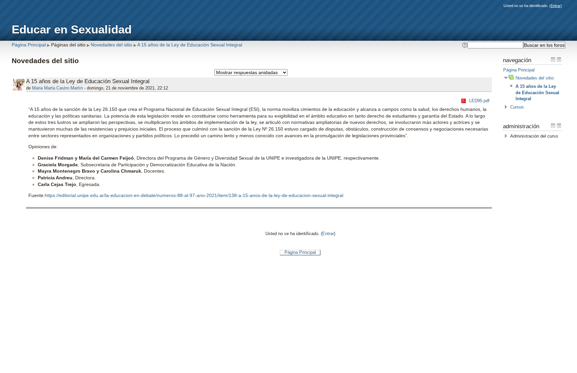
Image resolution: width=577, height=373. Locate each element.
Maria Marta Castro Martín (57, 88)
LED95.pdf (479, 100)
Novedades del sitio (111, 44)
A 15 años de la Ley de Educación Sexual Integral (189, 44)
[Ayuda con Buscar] (464, 45)
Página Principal (29, 44)
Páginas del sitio (68, 44)
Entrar (556, 6)
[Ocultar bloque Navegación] (553, 59)
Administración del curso (534, 136)
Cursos (517, 107)
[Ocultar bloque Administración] (553, 126)
